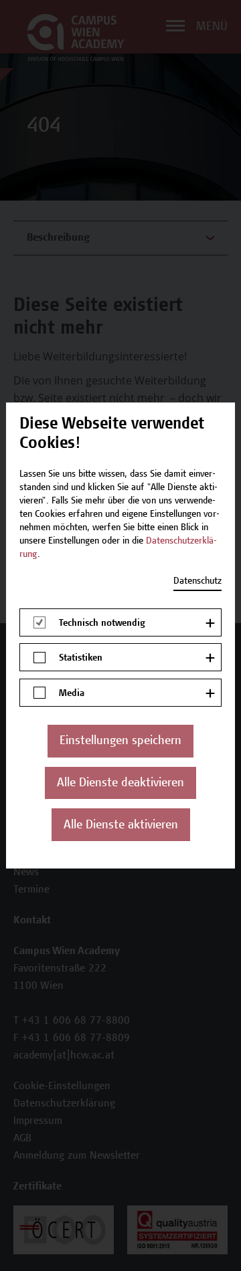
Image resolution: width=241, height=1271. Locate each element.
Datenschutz (197, 581)
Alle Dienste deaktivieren (120, 784)
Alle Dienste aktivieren (121, 826)
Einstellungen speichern (120, 741)
